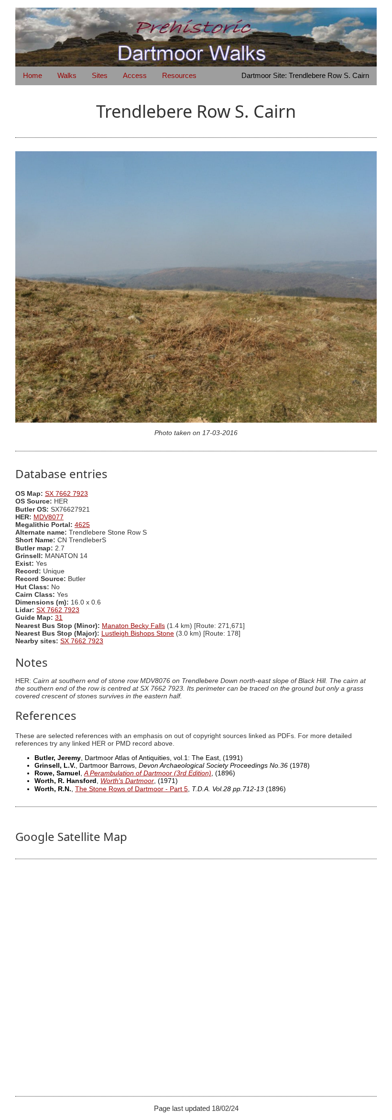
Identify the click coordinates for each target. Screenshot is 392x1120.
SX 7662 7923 (66, 493)
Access (135, 75)
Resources (179, 75)
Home (32, 75)
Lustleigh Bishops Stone (137, 633)
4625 (82, 524)
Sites (100, 75)
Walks (66, 75)
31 (59, 617)
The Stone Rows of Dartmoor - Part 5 (131, 789)
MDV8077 (48, 517)
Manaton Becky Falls (133, 625)
